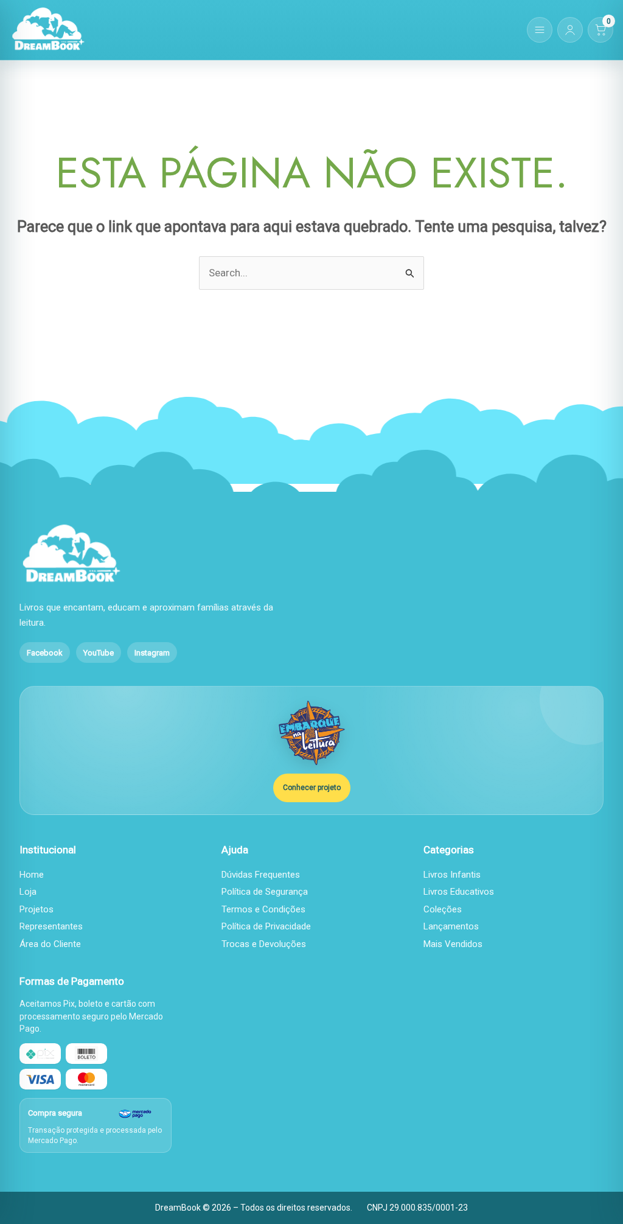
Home (31, 874)
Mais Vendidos (452, 944)
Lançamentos (451, 926)
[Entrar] (570, 30)
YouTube (98, 652)
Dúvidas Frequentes (260, 874)
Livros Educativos (458, 891)
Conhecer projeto (312, 787)
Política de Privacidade (266, 926)
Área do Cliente (50, 944)
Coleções (442, 909)
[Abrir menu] (539, 30)
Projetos (36, 909)
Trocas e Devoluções (263, 944)
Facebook (45, 652)
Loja (28, 891)
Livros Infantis (452, 874)
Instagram (152, 652)
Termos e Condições (263, 909)
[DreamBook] (48, 30)
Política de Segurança (264, 891)
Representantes (51, 926)
